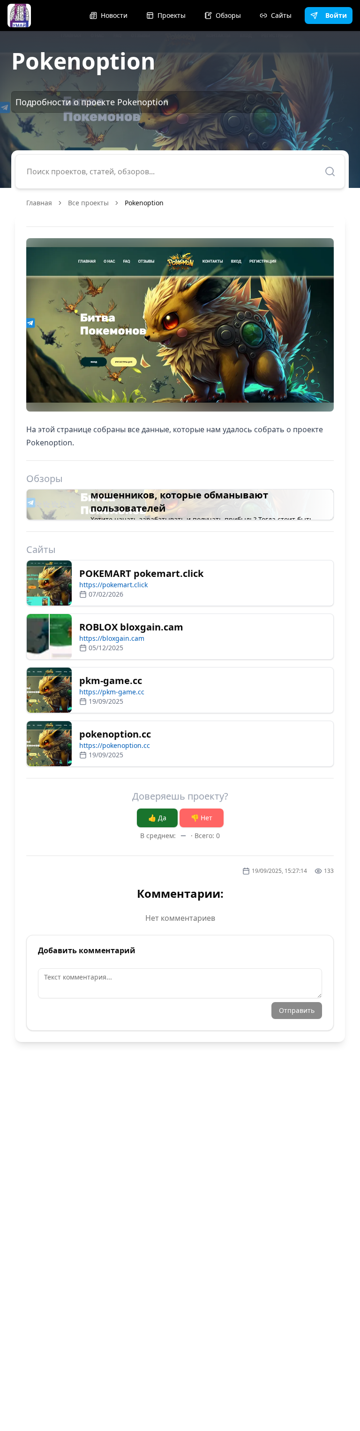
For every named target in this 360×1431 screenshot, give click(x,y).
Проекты (172, 15)
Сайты (281, 15)
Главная (39, 202)
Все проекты (88, 202)
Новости (114, 15)
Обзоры (228, 15)
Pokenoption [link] (144, 202)
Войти (336, 15)
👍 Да (157, 817)
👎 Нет (201, 817)
